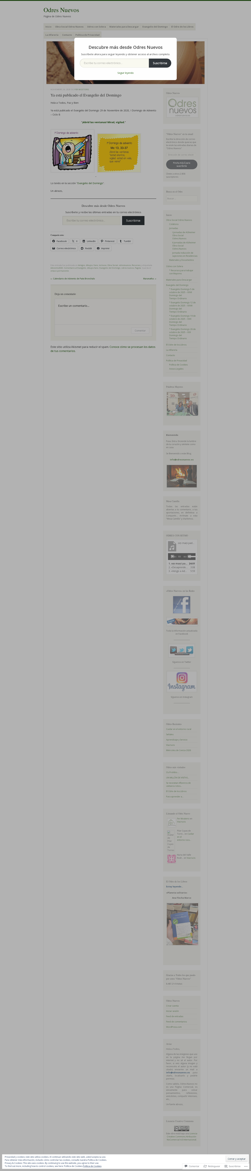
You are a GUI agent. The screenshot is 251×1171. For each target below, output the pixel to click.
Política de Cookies (92, 1166)
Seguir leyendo (125, 72)
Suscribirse (160, 63)
